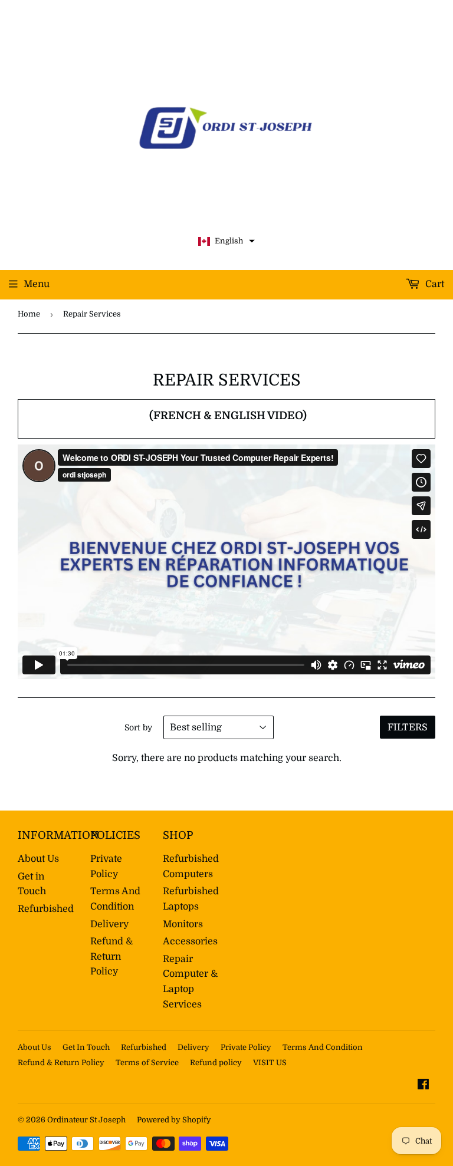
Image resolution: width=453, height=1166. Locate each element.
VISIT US (270, 1062)
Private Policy (246, 1047)
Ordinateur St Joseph (86, 1119)
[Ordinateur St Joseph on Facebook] (423, 1086)
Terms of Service (147, 1062)
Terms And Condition (323, 1047)
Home (29, 313)
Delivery (109, 924)
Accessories (190, 941)
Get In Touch (86, 1047)
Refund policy (216, 1062)
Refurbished (46, 909)
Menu (37, 284)
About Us (38, 859)
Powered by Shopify (174, 1119)
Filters (408, 727)
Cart (433, 284)
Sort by (138, 727)
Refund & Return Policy (111, 956)
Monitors (183, 924)
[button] (226, 241)
